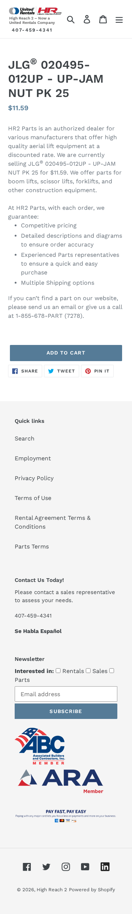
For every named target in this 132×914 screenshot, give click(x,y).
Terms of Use (33, 497)
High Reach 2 (52, 889)
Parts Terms (32, 546)
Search (24, 438)
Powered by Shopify (92, 889)
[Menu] (119, 19)
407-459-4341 (32, 30)
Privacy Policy (34, 478)
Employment (33, 458)
